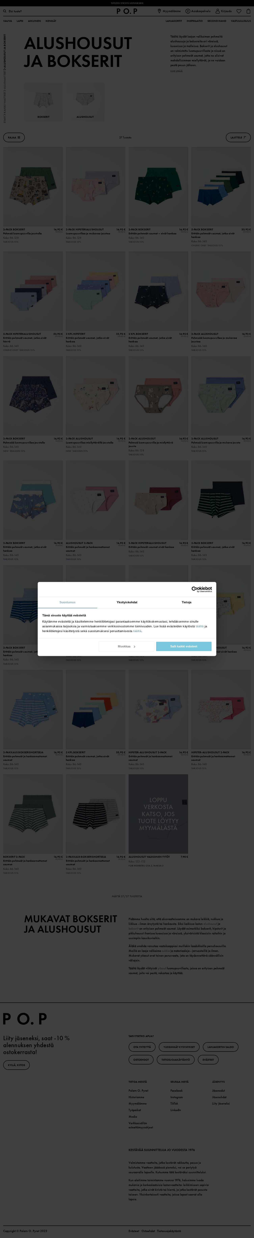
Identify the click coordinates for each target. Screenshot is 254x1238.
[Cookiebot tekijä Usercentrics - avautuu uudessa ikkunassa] (194, 589)
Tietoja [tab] (186, 602)
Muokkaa (124, 646)
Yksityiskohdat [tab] (127, 602)
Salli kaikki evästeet (183, 646)
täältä (200, 626)
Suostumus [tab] (68, 602)
